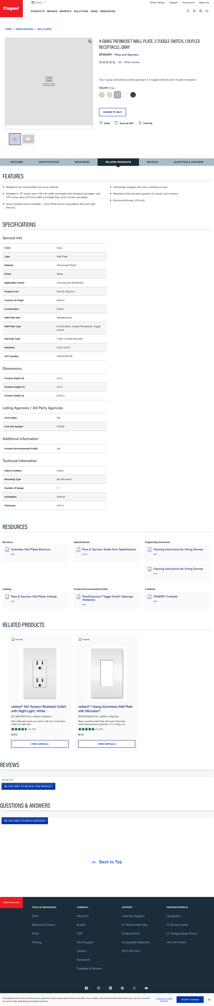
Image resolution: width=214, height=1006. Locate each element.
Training (37, 942)
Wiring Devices (24, 29)
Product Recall (130, 933)
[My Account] (200, 11)
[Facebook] (86, 988)
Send (107, 123)
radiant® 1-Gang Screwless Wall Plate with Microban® (105, 708)
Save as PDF (126, 123)
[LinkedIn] (110, 988)
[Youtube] (146, 988)
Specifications (49, 162)
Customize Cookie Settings (164, 999)
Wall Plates (44, 29)
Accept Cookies (190, 999)
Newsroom (83, 959)
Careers (81, 951)
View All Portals (176, 942)
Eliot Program (85, 942)
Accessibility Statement (136, 942)
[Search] (188, 11)
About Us (82, 916)
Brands (81, 925)
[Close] (209, 1000)
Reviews (152, 162)
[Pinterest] (122, 988)
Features (16, 162)
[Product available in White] (125, 94)
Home (8, 29)
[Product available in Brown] (133, 94)
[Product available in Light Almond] (109, 94)
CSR (79, 933)
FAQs (35, 933)
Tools (35, 916)
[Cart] (207, 11)
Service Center (179, 925)
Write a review (131, 62)
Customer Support (133, 916)
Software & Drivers (43, 925)
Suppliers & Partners (89, 968)
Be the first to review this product (29, 787)
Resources (82, 162)
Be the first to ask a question (24, 820)
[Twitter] (134, 988)
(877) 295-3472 (131, 951)
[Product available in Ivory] (101, 94)
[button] (89, 41)
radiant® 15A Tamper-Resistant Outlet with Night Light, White (38, 708)
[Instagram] (98, 988)
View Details (40, 744)
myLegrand (173, 916)
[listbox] (49, 83)
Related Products (118, 162)
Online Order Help (136, 925)
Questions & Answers (189, 162)
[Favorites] (194, 11)
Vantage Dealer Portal (183, 933)
